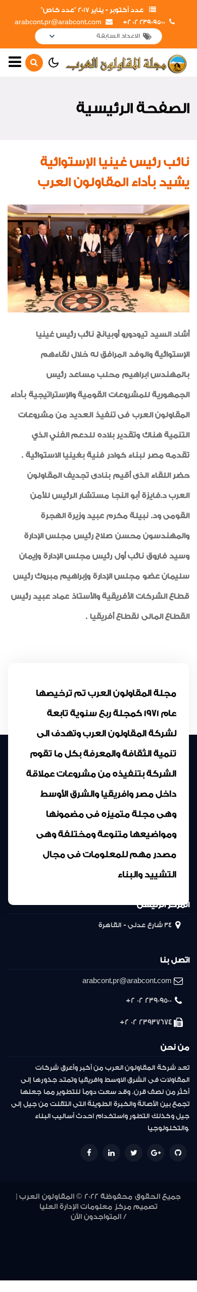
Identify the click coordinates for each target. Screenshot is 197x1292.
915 (134, 1252)
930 (106, 1240)
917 (109, 1252)
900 (120, 1264)
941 (121, 1228)
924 (14, 1252)
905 (84, 1264)
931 (92, 1240)
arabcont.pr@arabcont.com (58, 22)
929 (120, 1240)
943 (92, 1228)
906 (72, 1264)
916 (122, 1252)
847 (132, 1264)
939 (148, 1228)
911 (185, 1252)
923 (28, 1252)
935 (32, 1240)
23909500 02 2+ (144, 22)
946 (47, 1228)
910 (47, 1264)
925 (180, 1240)
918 (96, 1252)
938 (163, 1228)
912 (173, 1252)
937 (179, 1228)
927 (150, 1240)
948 (17, 1228)
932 (78, 1240)
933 (63, 1240)
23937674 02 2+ (146, 1022)
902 (97, 1264)
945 (62, 1228)
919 (82, 1252)
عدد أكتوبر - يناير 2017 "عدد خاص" (92, 10)
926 (165, 1240)
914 (147, 1252)
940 (133, 1228)
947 (32, 1228)
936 (17, 1240)
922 (43, 1252)
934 (48, 1240)
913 (160, 1252)
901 (109, 1264)
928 (135, 1240)
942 (107, 1228)
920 (70, 1252)
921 (57, 1252)
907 (59, 1264)
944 (77, 1228)
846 (147, 1264)
